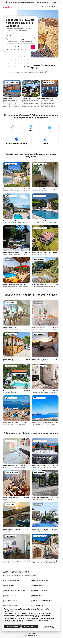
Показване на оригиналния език (47, 2)
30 (28, 66)
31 (8, 70)
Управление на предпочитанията (48, 626)
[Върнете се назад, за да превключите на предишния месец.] (8, 46)
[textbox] (13, 42)
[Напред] (34, 76)
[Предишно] (28, 76)
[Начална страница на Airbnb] (7, 7)
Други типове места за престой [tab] (13, 575)
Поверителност (28, 635)
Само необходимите (30, 626)
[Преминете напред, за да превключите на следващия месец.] (27, 46)
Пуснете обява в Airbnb (50, 7)
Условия (36, 635)
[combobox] (20, 36)
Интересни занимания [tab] (31, 575)
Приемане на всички (12, 626)
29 (24, 66)
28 (21, 66)
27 (18, 66)
